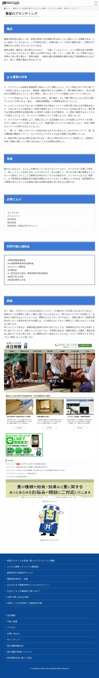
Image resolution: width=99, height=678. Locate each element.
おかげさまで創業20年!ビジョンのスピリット (28, 584)
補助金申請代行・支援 (17, 578)
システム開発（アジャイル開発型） (23, 566)
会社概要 (11, 615)
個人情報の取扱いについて (19, 651)
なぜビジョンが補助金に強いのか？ (23, 590)
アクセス (11, 627)
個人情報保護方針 (15, 645)
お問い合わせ (13, 633)
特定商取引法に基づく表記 (19, 657)
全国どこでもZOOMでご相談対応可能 (24, 602)
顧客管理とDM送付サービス (20, 572)
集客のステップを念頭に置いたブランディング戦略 (31, 560)
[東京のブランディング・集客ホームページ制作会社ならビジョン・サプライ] (11, 3)
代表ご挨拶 (12, 621)
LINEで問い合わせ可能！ (18, 596)
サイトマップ (13, 639)
